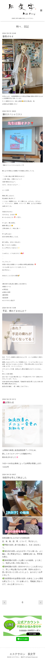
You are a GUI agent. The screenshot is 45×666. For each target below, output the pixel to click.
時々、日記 (22, 26)
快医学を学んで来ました (15, 478)
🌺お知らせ (8, 402)
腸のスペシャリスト (12, 114)
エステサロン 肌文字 (22, 654)
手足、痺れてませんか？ (15, 311)
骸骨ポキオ (8, 36)
